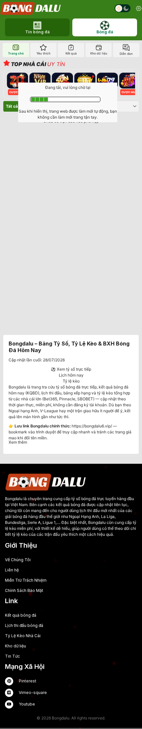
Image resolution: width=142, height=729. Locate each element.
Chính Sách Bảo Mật (24, 590)
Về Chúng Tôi (18, 559)
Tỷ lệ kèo (71, 381)
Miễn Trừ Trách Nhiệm (26, 580)
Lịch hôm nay (71, 375)
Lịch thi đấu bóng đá (24, 625)
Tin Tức (12, 656)
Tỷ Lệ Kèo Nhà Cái (23, 635)
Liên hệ (12, 569)
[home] (31, 8)
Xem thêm (18, 442)
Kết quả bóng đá (20, 615)
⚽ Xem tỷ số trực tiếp (71, 369)
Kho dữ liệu (15, 645)
